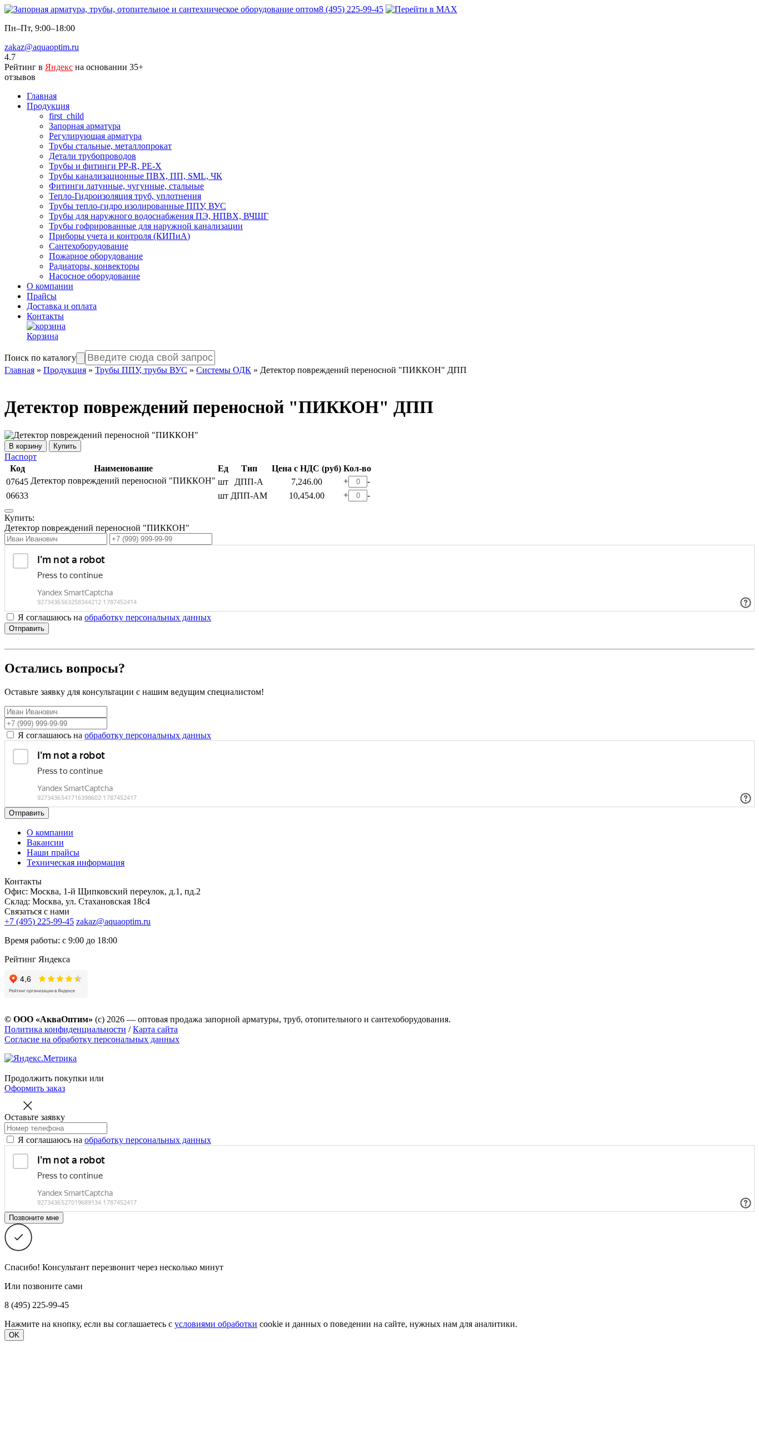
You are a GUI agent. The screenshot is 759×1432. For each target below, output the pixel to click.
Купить (65, 446)
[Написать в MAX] (421, 9)
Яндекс (59, 67)
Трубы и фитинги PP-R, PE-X (105, 166)
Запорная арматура (85, 126)
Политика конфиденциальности (65, 1029)
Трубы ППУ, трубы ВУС (141, 370)
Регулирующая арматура (95, 136)
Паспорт (20, 456)
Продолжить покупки (45, 1078)
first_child (66, 116)
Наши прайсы (53, 852)
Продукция (48, 106)
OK (14, 1335)
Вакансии (45, 842)
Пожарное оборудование (96, 256)
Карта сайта (155, 1029)
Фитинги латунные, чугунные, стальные (126, 186)
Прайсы (42, 296)
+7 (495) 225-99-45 (39, 921)
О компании (50, 286)
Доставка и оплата (62, 306)
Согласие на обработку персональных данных (91, 1039)
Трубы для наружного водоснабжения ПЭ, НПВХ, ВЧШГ (158, 216)
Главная (42, 96)
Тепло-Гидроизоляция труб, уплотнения (125, 196)
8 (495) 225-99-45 (351, 9)
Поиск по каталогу (40, 357)
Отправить (26, 628)
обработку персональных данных (147, 617)
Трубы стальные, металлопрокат (110, 146)
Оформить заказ (34, 1088)
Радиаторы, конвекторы (94, 266)
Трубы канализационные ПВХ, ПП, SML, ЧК (135, 176)
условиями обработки (215, 1324)
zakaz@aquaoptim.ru (41, 47)
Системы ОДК (223, 370)
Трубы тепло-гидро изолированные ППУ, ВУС (137, 206)
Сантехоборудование (88, 246)
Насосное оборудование (94, 276)
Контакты (45, 316)
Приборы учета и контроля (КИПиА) (119, 236)
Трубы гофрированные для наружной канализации (146, 226)
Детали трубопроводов (92, 156)
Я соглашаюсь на (114, 735)
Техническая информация (75, 862)
